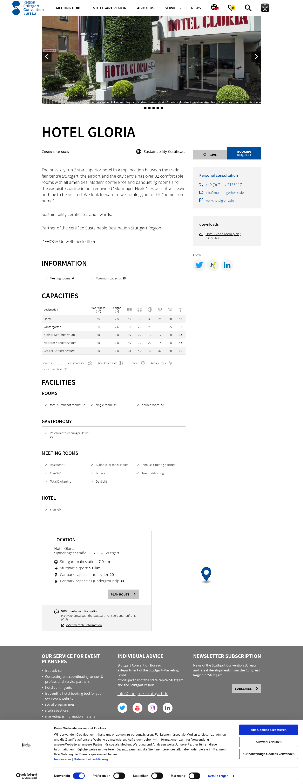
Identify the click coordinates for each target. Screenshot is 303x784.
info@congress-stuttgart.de (142, 694)
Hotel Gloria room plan (222, 234)
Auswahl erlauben (269, 742)
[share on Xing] (213, 265)
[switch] (119, 775)
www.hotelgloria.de (220, 200)
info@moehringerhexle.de (225, 192)
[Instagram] (152, 708)
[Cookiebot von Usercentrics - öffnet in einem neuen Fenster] (27, 776)
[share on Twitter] (199, 265)
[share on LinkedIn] (227, 265)
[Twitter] (122, 708)
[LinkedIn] (168, 708)
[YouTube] (137, 708)
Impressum (62, 759)
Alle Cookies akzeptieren (269, 730)
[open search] (248, 8)
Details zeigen (218, 776)
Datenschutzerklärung (91, 759)
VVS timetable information (84, 625)
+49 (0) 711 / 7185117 (224, 184)
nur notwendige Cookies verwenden (269, 754)
